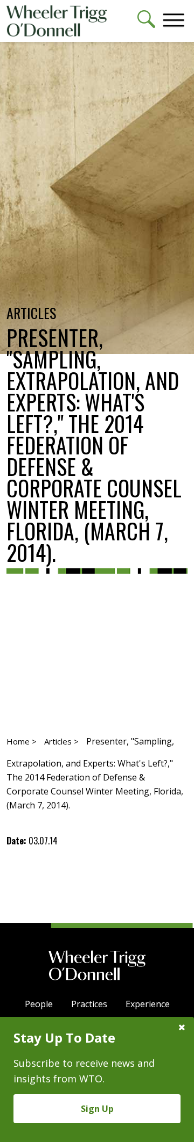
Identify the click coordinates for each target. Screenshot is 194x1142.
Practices (89, 1004)
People (39, 1004)
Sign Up (97, 1109)
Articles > (61, 741)
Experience (148, 1004)
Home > (21, 741)
